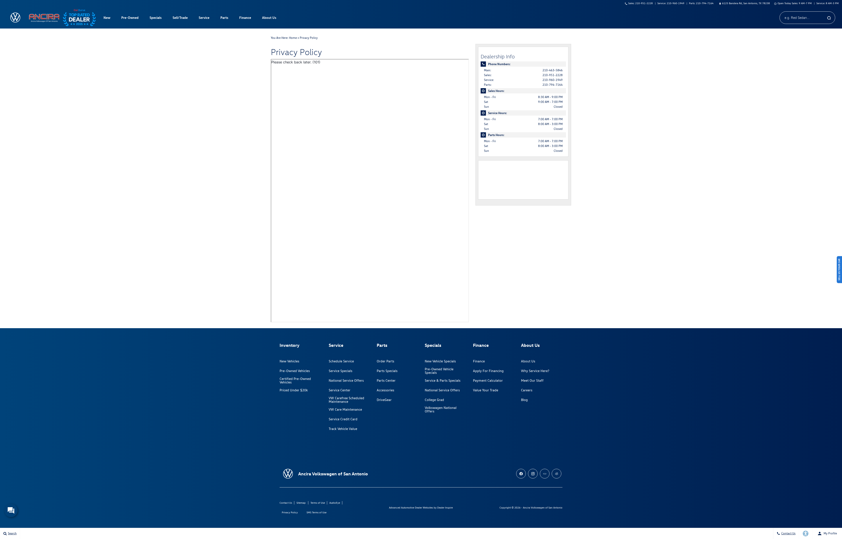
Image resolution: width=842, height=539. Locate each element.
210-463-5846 (552, 70)
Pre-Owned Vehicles (295, 371)
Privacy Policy (290, 512)
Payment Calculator (488, 380)
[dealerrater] (556, 473)
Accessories (385, 390)
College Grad (434, 400)
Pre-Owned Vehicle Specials (439, 371)
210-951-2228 (552, 75)
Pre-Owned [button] (130, 18)
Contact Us (286, 502)
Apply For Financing (488, 371)
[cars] (544, 473)
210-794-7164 (552, 84)
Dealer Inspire (445, 507)
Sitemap (301, 502)
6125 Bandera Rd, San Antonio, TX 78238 (746, 3)
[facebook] (521, 473)
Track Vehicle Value (343, 429)
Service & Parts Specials (442, 380)
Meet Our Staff (532, 380)
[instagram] (533, 473)
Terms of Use (317, 502)
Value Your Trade (485, 390)
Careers (526, 390)
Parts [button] (224, 18)
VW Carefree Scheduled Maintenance (346, 400)
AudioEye (334, 502)
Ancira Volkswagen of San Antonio (542, 507)
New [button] (107, 18)
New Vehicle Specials (440, 361)
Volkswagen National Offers (441, 409)
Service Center (339, 390)
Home (293, 37)
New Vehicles (289, 361)
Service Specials (340, 371)
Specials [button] (155, 18)
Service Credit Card (343, 419)
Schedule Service (341, 361)
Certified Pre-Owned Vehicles (295, 380)
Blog (524, 400)
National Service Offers (346, 380)
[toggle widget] (11, 510)
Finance (479, 361)
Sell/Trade (180, 17)
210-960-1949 (552, 80)
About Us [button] (269, 18)
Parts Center (386, 380)
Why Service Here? (535, 371)
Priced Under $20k (294, 390)
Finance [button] (245, 18)
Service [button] (203, 18)
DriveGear (384, 400)
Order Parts (385, 361)
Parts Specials (387, 371)
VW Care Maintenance (345, 409)
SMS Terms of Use (316, 512)
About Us (528, 361)
